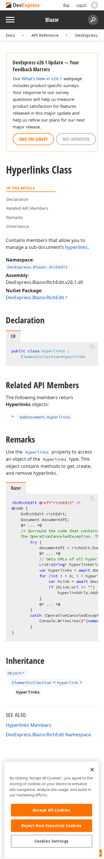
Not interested (76, 139)
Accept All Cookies (51, 810)
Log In (81, 5)
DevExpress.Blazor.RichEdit (38, 267)
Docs (10, 35)
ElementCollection (31, 682)
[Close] (92, 769)
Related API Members (27, 208)
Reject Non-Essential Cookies (51, 825)
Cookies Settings (51, 841)
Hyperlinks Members (28, 725)
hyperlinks (76, 247)
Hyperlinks (37, 452)
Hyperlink (67, 682)
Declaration (17, 199)
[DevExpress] (23, 5)
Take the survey (33, 139)
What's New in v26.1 (42, 78)
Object (14, 673)
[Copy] (92, 347)
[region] (51, 810)
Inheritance (17, 226)
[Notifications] (94, 5)
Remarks (14, 217)
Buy (66, 5)
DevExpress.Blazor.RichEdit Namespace (48, 734)
